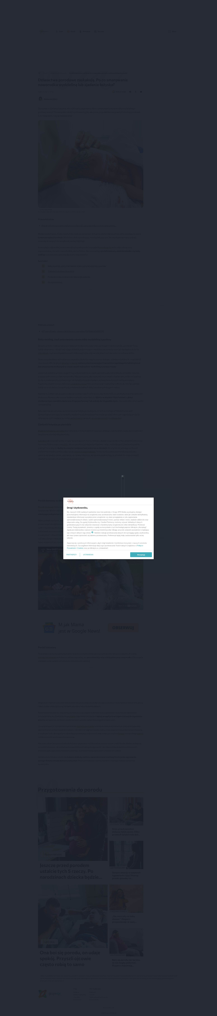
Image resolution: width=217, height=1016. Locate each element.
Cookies (80, 548)
